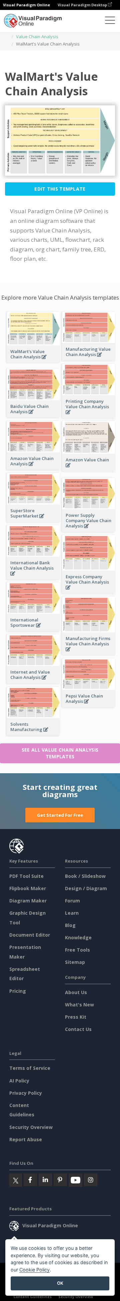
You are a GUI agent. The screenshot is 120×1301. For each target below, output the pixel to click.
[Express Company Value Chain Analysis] (88, 591)
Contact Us (78, 1029)
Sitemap (75, 962)
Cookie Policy (34, 1269)
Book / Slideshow (85, 876)
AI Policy (19, 1080)
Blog (70, 925)
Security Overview (31, 1127)
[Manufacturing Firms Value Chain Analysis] (88, 653)
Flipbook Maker (27, 888)
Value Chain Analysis (37, 37)
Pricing (17, 991)
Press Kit (75, 1017)
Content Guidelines (32, 1296)
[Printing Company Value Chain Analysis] (88, 415)
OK (60, 1283)
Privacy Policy (25, 1093)
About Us (76, 992)
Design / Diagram (86, 888)
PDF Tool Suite (26, 876)
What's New (79, 1004)
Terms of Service (29, 1068)
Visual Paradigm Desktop (83, 4)
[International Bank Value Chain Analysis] (33, 577)
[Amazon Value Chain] (88, 469)
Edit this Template (59, 189)
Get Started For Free (60, 815)
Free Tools (77, 950)
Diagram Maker (28, 900)
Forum (72, 900)
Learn (72, 913)
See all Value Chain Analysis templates (60, 753)
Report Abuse (25, 1139)
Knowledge (78, 937)
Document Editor (29, 935)
